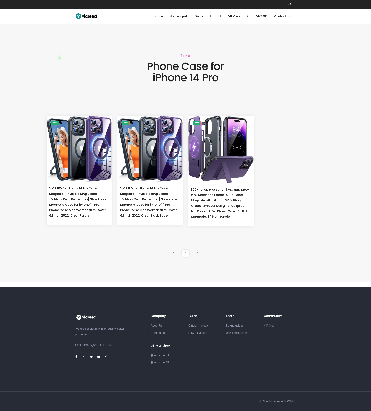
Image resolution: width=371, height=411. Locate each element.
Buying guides (234, 325)
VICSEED (290, 401)
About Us (157, 325)
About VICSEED (257, 16)
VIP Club (234, 16)
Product (215, 16)
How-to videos (197, 333)
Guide (199, 16)
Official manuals (198, 325)
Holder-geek (179, 16)
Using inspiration (236, 333)
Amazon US (161, 355)
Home (159, 16)
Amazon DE (161, 362)
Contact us (282, 16)
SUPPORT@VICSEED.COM (95, 345)
